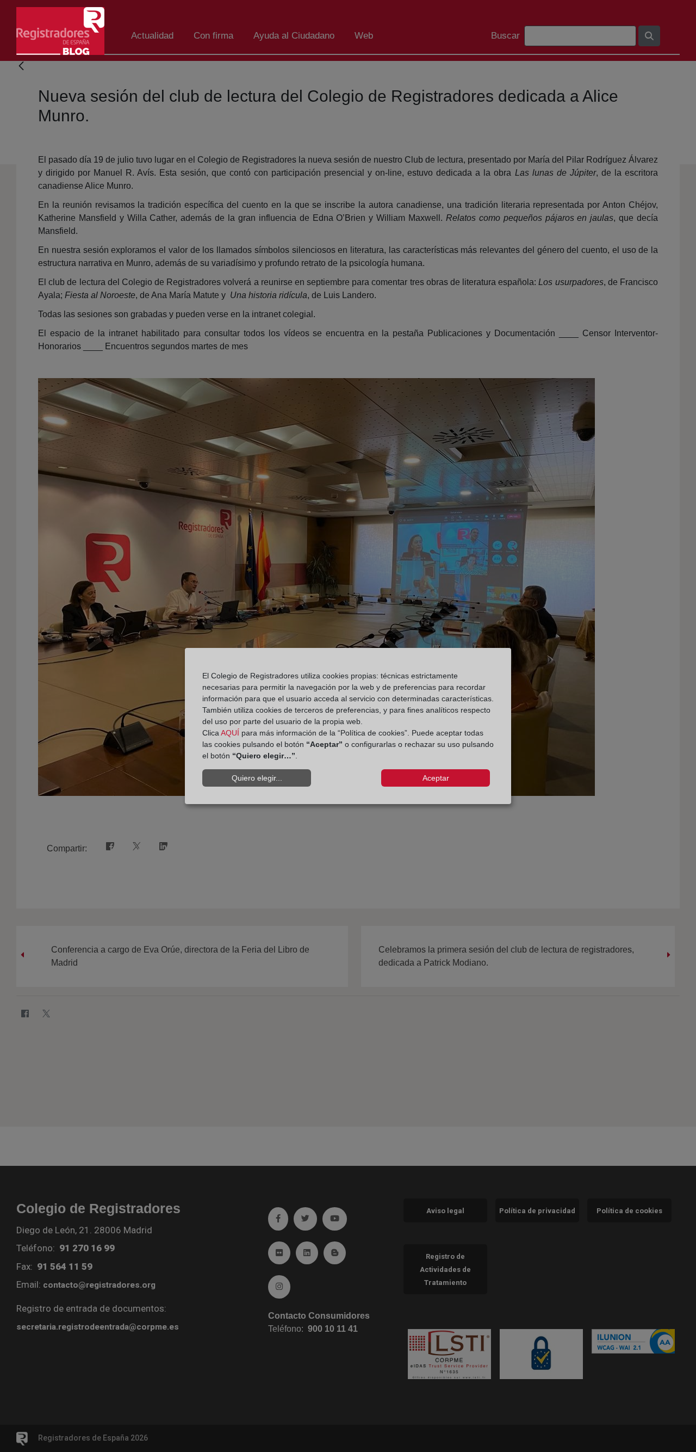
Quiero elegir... (257, 778)
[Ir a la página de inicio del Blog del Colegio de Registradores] (60, 30)
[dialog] (348, 726)
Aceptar (435, 778)
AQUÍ (230, 732)
